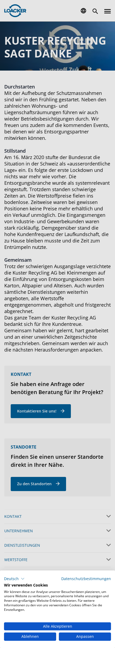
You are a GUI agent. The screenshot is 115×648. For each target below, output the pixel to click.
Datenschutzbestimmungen (86, 578)
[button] (14, 579)
